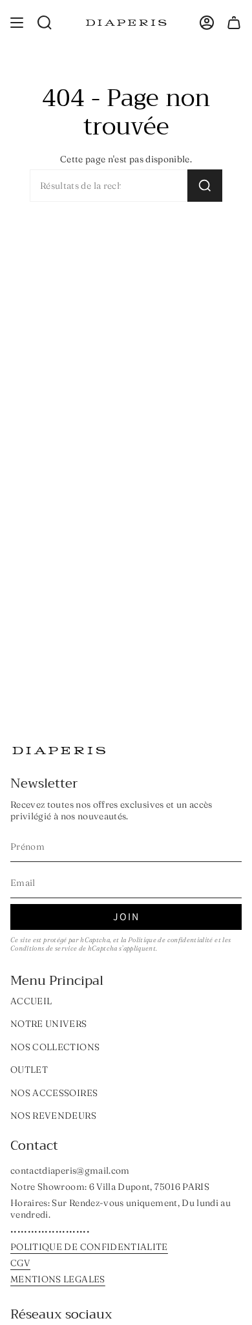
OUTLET (29, 1069)
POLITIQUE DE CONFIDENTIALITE (89, 1247)
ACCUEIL (31, 1001)
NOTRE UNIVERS (48, 1023)
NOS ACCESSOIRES (54, 1093)
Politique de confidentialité (170, 940)
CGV (20, 1263)
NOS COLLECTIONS (55, 1047)
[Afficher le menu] (17, 23)
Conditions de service (43, 948)
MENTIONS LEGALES (57, 1279)
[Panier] (233, 23)
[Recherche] (204, 185)
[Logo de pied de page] (58, 750)
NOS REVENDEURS (53, 1115)
